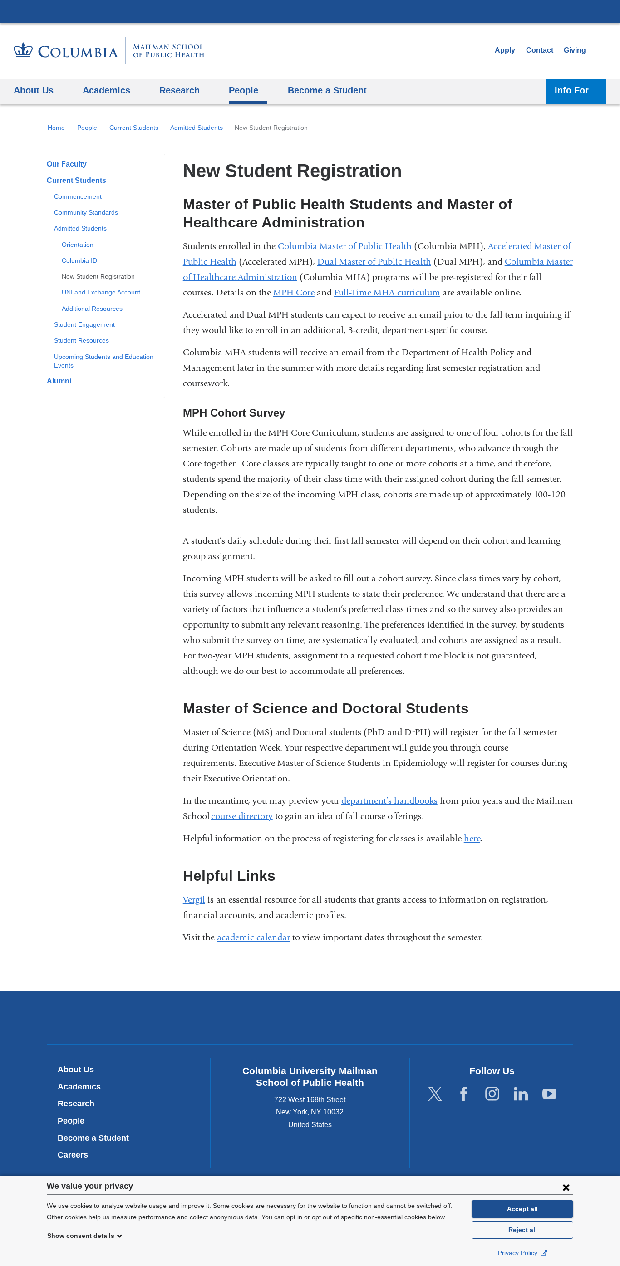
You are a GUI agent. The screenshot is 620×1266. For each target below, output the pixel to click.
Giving (575, 50)
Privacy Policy (518, 1252)
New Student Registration (98, 276)
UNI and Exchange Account (101, 292)
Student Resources (81, 340)
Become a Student (93, 1138)
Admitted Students (196, 127)
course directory (242, 816)
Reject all (522, 1229)
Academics (79, 1086)
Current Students (133, 127)
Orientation (77, 244)
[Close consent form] (566, 1187)
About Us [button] (34, 90)
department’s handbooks (389, 800)
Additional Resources (92, 308)
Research (76, 1103)
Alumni (59, 381)
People (87, 127)
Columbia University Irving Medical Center (310, 11)
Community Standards (86, 212)
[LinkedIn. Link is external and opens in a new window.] (520, 1093)
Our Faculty (67, 164)
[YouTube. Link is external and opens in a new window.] (549, 1093)
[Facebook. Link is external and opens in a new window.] (463, 1093)
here (472, 838)
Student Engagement (84, 324)
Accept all (522, 1208)
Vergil (194, 899)
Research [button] (179, 90)
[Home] (109, 50)
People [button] (243, 90)
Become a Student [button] (327, 90)
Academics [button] (106, 90)
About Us (76, 1069)
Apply (505, 50)
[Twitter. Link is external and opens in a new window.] (435, 1093)
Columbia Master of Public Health (345, 246)
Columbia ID (79, 260)
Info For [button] (572, 90)
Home (56, 127)
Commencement (78, 196)
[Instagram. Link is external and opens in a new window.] (492, 1093)
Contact (539, 50)
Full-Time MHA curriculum (387, 292)
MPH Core (294, 292)
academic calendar (253, 937)
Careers (73, 1154)
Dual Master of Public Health (374, 261)
